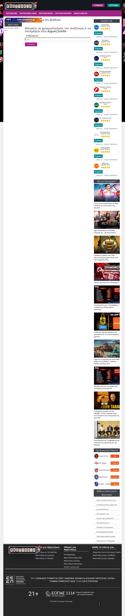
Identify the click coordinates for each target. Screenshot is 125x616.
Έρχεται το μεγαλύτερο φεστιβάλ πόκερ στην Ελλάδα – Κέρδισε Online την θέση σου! (107, 361)
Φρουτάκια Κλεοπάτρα (63, 13)
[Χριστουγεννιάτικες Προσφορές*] (107, 272)
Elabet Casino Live (105, 56)
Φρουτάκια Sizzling (46, 13)
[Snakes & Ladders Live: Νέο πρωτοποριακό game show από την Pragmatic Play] (107, 245)
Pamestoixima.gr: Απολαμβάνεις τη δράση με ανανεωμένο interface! (106, 307)
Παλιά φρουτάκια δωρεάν (105, 536)
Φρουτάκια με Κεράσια (44, 555)
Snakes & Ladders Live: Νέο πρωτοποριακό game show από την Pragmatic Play (106, 257)
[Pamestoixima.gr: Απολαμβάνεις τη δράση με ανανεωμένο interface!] (107, 294)
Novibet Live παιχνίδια (104, 527)
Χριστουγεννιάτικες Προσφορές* (106, 282)
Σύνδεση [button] (98, 5)
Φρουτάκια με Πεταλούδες (46, 552)
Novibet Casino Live (105, 41)
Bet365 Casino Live (105, 103)
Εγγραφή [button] (113, 5)
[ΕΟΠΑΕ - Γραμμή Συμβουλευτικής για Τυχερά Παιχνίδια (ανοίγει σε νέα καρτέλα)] (69, 594)
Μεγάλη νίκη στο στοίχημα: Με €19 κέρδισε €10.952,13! (106, 387)
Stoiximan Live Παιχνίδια (105, 541)
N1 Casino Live (105, 118)
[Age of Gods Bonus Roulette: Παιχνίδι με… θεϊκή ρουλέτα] (107, 220)
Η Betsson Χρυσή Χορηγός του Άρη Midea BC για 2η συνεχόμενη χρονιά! (106, 334)
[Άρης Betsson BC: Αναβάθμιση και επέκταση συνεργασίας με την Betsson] (107, 430)
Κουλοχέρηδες (11, 13)
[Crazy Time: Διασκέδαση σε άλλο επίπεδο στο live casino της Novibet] (107, 193)
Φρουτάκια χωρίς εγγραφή (103, 558)
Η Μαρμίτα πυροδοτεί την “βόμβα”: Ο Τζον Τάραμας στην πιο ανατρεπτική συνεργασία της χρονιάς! (106, 414)
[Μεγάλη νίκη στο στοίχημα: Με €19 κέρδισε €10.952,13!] (107, 376)
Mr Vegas (103, 463)
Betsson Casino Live (105, 164)
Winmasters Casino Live (105, 133)
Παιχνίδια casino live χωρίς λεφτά (107, 552)
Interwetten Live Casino (105, 148)
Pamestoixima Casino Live (105, 72)
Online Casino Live (80, 13)
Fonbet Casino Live (105, 87)
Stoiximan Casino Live (105, 25)
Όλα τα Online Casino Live (105, 500)
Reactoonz (103, 477)
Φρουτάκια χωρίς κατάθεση (104, 555)
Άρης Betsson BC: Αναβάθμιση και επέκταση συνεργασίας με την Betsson (107, 442)
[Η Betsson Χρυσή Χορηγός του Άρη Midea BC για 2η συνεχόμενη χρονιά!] (107, 322)
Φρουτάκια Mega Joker (28, 13)
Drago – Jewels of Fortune (105, 484)
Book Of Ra (103, 456)
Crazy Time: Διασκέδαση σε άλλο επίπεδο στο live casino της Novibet (106, 205)
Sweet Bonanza (105, 470)
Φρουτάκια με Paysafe (44, 558)
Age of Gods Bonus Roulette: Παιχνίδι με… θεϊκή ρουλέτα (105, 231)
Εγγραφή (98, 33)
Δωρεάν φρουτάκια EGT (105, 518)
